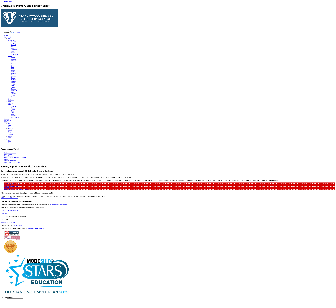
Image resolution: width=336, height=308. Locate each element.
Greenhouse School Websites (36, 228)
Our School (7, 37)
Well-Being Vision (9, 125)
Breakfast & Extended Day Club (13, 64)
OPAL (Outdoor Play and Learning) (14, 88)
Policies (10, 98)
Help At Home (13, 77)
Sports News (13, 110)
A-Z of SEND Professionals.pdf (9, 210)
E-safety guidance (13, 80)
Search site (4, 297)
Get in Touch (9, 141)
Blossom (10, 128)
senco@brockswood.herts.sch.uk (59, 204)
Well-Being (13, 51)
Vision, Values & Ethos (13, 45)
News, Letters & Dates (10, 103)
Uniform (13, 73)
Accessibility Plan (9, 183)
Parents (10, 56)
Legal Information (17, 225)
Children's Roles (10, 136)
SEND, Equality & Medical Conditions (15, 157)
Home (6, 35)
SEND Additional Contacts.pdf (9, 198)
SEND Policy (8, 188)
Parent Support (13, 58)
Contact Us (7, 139)
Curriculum (11, 100)
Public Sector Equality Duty (12, 162)
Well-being (7, 122)
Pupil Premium (8, 154)
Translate (17, 32)
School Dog (10, 130)
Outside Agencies (10, 133)
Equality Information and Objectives (14, 185)
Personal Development (15, 116)
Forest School (13, 83)
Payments (14, 75)
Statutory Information (7, 119)
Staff (12, 48)
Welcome (13, 41)
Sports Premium (8, 156)
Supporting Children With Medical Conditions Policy (19, 189)
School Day (13, 96)
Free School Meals (13, 70)
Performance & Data (10, 153)
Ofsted (6, 159)
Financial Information (10, 160)
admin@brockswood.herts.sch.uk (10, 222)
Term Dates (12, 113)
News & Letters (13, 107)
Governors (14, 49)
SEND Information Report (11, 186)
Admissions (14, 54)
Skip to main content (6, 1)
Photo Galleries (13, 92)
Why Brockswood (11, 39)
